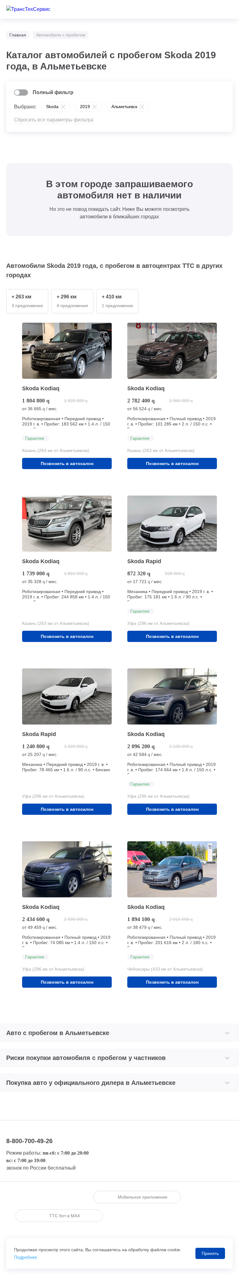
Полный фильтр (53, 92)
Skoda (52, 106)
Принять (210, 1253)
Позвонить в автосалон (67, 463)
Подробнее (25, 1257)
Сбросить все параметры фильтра (53, 119)
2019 (85, 106)
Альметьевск (124, 106)
